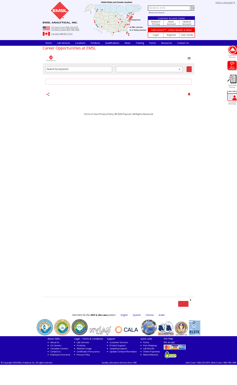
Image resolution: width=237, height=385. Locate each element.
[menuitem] (48, 43)
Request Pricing (155, 22)
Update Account (187, 22)
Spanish (137, 314)
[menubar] (117, 43)
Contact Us (183, 42)
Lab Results (148, 348)
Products (95, 42)
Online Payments (151, 351)
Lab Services (83, 342)
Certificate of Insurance (88, 351)
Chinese (150, 314)
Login (156, 34)
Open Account (171, 22)
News (127, 42)
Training (140, 42)
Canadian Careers (59, 348)
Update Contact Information (123, 351)
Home (48, 42)
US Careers (55, 345)
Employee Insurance (60, 354)
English (124, 314)
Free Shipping (150, 345)
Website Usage (84, 348)
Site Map (168, 338)
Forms (152, 42)
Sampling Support (118, 348)
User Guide (187, 34)
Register (171, 34)
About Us (54, 342)
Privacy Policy (83, 354)
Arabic (162, 314)
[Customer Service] (232, 49)
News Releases (150, 354)
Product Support (118, 345)
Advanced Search (156, 12)
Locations (80, 42)
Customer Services (119, 342)
